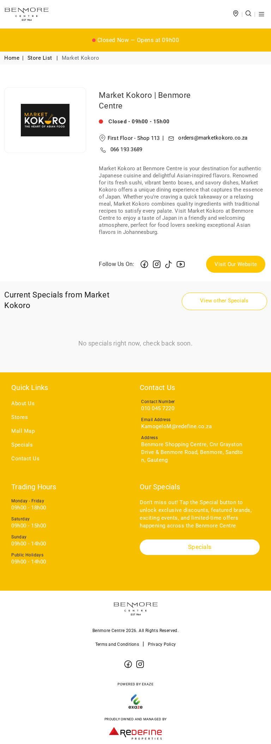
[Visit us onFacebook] (144, 264)
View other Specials (224, 300)
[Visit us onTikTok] (168, 264)
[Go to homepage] (26, 14)
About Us (23, 403)
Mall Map (23, 431)
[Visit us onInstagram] (156, 264)
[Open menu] (261, 14)
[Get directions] (236, 14)
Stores (19, 417)
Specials (22, 445)
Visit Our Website (236, 264)
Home (11, 58)
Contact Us (25, 458)
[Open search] (248, 14)
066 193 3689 (126, 149)
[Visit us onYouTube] (180, 264)
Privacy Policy (162, 644)
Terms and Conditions (117, 644)
